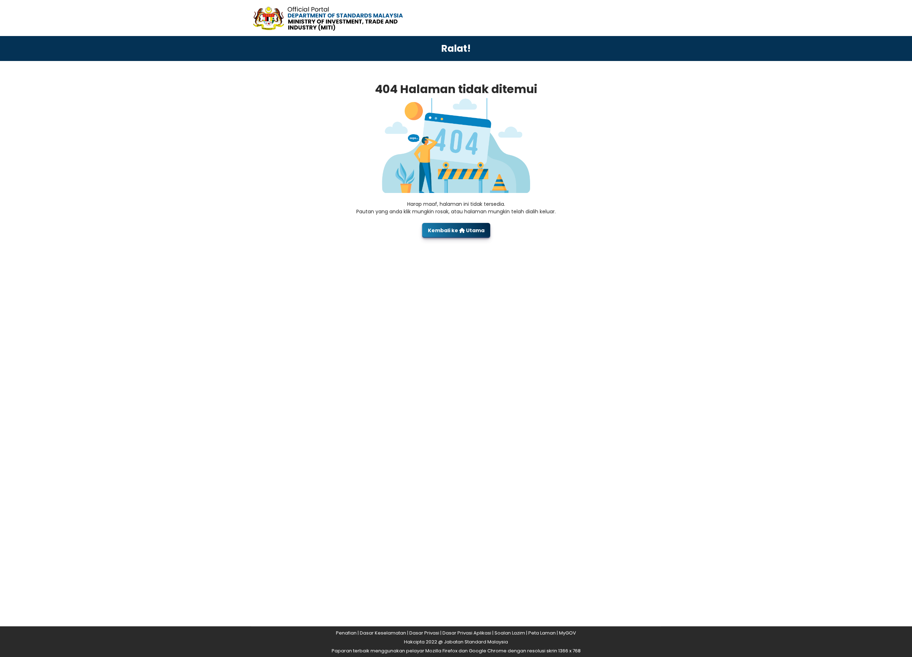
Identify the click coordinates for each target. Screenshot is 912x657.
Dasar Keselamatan (383, 633)
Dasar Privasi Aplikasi (466, 633)
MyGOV (567, 633)
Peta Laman (542, 633)
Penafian (346, 633)
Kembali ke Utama (456, 230)
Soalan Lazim (509, 633)
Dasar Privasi (424, 633)
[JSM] (338, 18)
